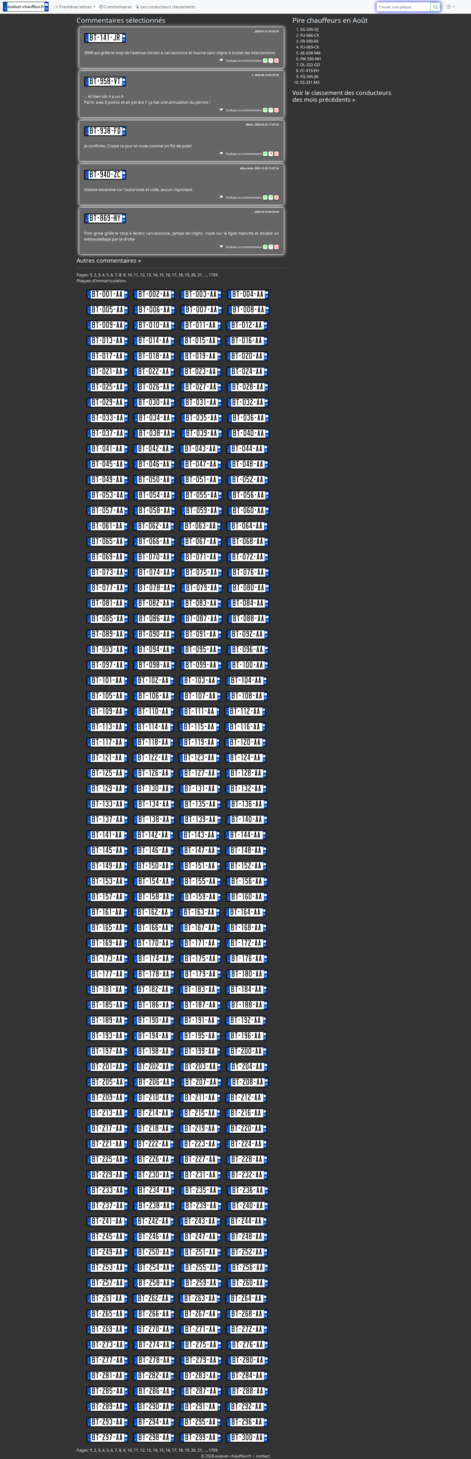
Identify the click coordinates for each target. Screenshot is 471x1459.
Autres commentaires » (109, 260)
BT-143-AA (199, 835)
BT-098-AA (154, 665)
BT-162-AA (153, 912)
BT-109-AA (107, 711)
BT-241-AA (107, 1221)
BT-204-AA (247, 1066)
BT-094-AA (154, 649)
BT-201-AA (107, 1066)
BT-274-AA (154, 1345)
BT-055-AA (201, 495)
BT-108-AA (246, 696)
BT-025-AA (107, 387)
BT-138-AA (153, 819)
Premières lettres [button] (75, 7)
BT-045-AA (107, 464)
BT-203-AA (200, 1066)
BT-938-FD (105, 131)
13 (148, 275)
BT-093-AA (107, 649)
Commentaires (117, 7)
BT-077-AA (107, 588)
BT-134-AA (153, 804)
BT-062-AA (153, 526)
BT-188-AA (246, 1005)
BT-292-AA (246, 1406)
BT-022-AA (153, 371)
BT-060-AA (248, 510)
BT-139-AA (200, 819)
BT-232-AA (246, 1175)
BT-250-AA (153, 1252)
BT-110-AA (153, 711)
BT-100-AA (247, 665)
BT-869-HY (105, 218)
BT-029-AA (107, 402)
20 (193, 275)
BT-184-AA (246, 989)
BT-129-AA (107, 788)
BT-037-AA (107, 433)
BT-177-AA (107, 974)
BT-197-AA (107, 1051)
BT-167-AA (199, 927)
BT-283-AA (200, 1375)
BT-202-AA (153, 1066)
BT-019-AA (200, 356)
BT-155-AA (200, 881)
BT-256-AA (247, 1267)
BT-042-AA (153, 449)
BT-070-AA (154, 557)
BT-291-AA (200, 1406)
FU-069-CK (309, 47)
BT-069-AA (107, 557)
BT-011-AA (200, 325)
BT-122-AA (153, 758)
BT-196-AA (246, 1036)
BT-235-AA (200, 1190)
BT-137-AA (107, 819)
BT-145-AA (107, 850)
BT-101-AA (107, 680)
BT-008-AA (248, 310)
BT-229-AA (107, 1175)
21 (199, 275)
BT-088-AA (248, 618)
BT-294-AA (153, 1422)
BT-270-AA (153, 1329)
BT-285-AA (107, 1391)
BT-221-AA (107, 1144)
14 (155, 275)
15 (161, 275)
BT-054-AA (154, 495)
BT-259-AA (200, 1283)
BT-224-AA (246, 1144)
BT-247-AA (200, 1236)
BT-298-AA (153, 1437)
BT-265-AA (107, 1314)
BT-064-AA (247, 526)
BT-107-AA (200, 696)
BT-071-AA (200, 557)
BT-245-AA (107, 1236)
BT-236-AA (247, 1190)
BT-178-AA (153, 974)
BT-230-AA (153, 1175)
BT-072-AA (247, 557)
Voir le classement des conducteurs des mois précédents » (341, 96)
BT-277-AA (107, 1360)
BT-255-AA (200, 1267)
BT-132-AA (246, 788)
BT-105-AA (107, 696)
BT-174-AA (153, 958)
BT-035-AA (201, 418)
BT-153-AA (107, 881)
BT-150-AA (153, 866)
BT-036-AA (248, 418)
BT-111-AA (199, 711)
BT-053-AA (107, 495)
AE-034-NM (310, 53)
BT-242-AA (153, 1221)
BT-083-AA (201, 603)
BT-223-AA (199, 1144)
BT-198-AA (153, 1051)
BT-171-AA (199, 943)
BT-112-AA (245, 711)
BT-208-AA (247, 1082)
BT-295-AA (200, 1422)
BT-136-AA (246, 804)
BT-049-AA (107, 479)
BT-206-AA (154, 1082)
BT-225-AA (107, 1159)
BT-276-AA (247, 1345)
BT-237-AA (107, 1206)
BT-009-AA (107, 325)
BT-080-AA (248, 588)
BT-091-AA (200, 634)
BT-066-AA (154, 541)
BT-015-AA (200, 340)
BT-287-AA (200, 1391)
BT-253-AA (107, 1267)
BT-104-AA (246, 680)
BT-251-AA (200, 1252)
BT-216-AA (246, 1113)
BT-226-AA (153, 1159)
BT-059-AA (201, 510)
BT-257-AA (107, 1283)
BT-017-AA (107, 356)
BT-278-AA (154, 1360)
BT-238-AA (154, 1206)
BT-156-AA (246, 881)
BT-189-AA (107, 1020)
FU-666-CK (309, 35)
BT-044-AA (247, 449)
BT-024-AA (247, 371)
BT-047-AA (200, 464)
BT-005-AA (107, 310)
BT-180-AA (246, 974)
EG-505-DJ (309, 29)
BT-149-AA (107, 866)
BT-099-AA (200, 665)
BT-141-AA (107, 835)
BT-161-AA (107, 912)
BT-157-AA (107, 897)
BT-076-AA (248, 572)
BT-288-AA (247, 1391)
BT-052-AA (247, 479)
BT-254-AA (154, 1267)
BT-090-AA (154, 634)
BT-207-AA (200, 1082)
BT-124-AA (245, 758)
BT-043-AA (200, 449)
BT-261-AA (107, 1298)
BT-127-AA (199, 773)
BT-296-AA (246, 1422)
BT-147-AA (199, 850)
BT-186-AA (153, 1005)
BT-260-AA (247, 1283)
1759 (213, 275)
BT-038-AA (154, 433)
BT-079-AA (201, 588)
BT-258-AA (154, 1283)
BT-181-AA (107, 989)
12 (142, 275)
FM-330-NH (310, 59)
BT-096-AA (247, 649)
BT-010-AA (154, 325)
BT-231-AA (200, 1175)
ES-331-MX (310, 82)
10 (129, 275)
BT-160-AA (246, 897)
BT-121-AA (107, 758)
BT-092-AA (247, 634)
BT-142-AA (153, 835)
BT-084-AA (247, 603)
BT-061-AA (107, 526)
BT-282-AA (153, 1375)
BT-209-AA (107, 1097)
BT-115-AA (199, 727)
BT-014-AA (153, 340)
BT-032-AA (247, 402)
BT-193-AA (107, 1036)
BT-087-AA (201, 618)
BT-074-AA (154, 572)
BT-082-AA (154, 603)
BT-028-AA (247, 387)
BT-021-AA (107, 371)
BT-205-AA (107, 1082)
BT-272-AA (246, 1329)
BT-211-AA (200, 1097)
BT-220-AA (246, 1128)
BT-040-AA (248, 433)
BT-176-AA (246, 958)
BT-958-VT (105, 81)
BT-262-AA (153, 1298)
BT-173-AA (107, 958)
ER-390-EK (309, 41)
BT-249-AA (107, 1252)
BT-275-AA (200, 1345)
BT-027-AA (200, 387)
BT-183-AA (199, 989)
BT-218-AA (153, 1128)
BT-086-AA (154, 618)
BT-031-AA (200, 402)
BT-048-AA (247, 464)
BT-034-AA (154, 418)
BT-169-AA (107, 943)
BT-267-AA (200, 1314)
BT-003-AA (201, 294)
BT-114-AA (153, 727)
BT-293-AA (107, 1422)
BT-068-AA (247, 541)
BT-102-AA (153, 680)
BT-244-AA (246, 1221)
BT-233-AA (107, 1190)
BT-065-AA (107, 541)
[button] (451, 7)
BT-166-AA (153, 927)
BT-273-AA (107, 1345)
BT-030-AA (154, 402)
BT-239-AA (200, 1206)
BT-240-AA (247, 1206)
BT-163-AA (199, 912)
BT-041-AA (107, 449)
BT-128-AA (246, 773)
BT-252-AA (246, 1252)
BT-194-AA (153, 1036)
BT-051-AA (200, 479)
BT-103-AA (199, 680)
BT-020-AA (246, 356)
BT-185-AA (107, 1005)
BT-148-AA (246, 850)
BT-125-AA (107, 773)
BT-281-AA (107, 1375)
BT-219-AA (199, 1128)
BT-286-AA (154, 1391)
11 (136, 275)
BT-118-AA (153, 742)
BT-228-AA (246, 1159)
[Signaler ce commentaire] (221, 60)
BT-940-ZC (105, 174)
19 (187, 275)
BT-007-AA (201, 310)
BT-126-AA (153, 773)
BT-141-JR (105, 38)
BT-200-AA (246, 1051)
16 (168, 275)
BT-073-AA (107, 572)
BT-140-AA (246, 819)
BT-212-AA (246, 1097)
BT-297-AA (107, 1437)
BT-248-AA (246, 1236)
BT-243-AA (199, 1221)
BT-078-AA (154, 588)
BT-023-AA (200, 371)
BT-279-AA (200, 1360)
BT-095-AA (200, 649)
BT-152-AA (246, 866)
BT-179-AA (200, 974)
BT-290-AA (153, 1406)
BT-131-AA (199, 788)
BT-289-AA (107, 1406)
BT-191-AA (199, 1020)
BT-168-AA (246, 927)
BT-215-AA (199, 1113)
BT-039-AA (201, 433)
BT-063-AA (200, 526)
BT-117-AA (107, 742)
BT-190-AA (153, 1020)
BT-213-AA (107, 1113)
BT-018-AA (153, 356)
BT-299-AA (200, 1437)
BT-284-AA (247, 1375)
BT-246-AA (153, 1236)
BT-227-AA (200, 1159)
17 (174, 275)
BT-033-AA (107, 418)
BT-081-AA (107, 603)
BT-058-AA (154, 510)
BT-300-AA (247, 1437)
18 (180, 275)
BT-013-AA (107, 340)
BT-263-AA (199, 1298)
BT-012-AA (246, 325)
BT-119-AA (199, 742)
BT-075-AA (201, 572)
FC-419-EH (309, 70)
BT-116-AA (245, 727)
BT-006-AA (154, 310)
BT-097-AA (107, 665)
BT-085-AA (107, 618)
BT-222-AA (153, 1144)
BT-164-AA (245, 912)
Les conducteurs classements (167, 7)
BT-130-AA (153, 788)
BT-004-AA (247, 294)
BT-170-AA (153, 943)
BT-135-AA (200, 804)
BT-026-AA (154, 387)
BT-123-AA (199, 758)
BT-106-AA (153, 696)
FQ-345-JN (309, 76)
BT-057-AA (107, 510)
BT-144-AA (245, 835)
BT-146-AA (153, 850)
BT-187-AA (200, 1005)
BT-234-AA (154, 1190)
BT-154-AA (153, 881)
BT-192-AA (245, 1020)
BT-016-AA (246, 340)
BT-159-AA (200, 897)
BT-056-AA (248, 495)
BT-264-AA (246, 1298)
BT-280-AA (247, 1360)
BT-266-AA (153, 1314)
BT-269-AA (107, 1329)
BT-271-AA (200, 1329)
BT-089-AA (107, 634)
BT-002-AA (154, 294)
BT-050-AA (154, 479)
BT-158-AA (153, 897)
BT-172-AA (246, 943)
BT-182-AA (153, 989)
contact (263, 1456)
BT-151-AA (199, 866)
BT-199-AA (199, 1051)
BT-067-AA (200, 541)
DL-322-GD (310, 64)
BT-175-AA (200, 958)
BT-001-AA (107, 294)
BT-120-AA (245, 742)
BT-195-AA (199, 1036)
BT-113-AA (107, 727)
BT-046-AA (154, 464)
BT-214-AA (153, 1113)
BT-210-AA (153, 1097)
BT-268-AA (246, 1314)
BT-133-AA (107, 804)
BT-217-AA (107, 1128)
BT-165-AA (107, 927)
